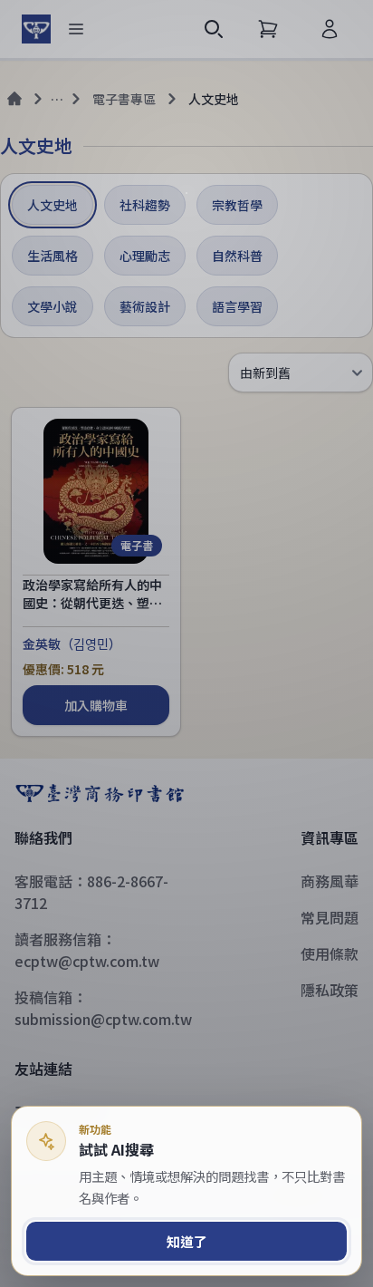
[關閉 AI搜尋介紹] (186, 643)
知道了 (187, 1241)
